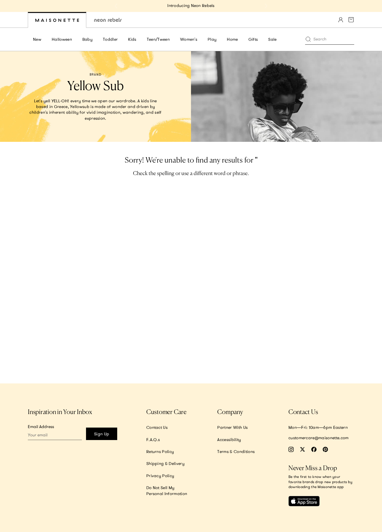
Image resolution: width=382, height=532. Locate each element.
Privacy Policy (160, 475)
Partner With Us (232, 427)
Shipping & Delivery (165, 463)
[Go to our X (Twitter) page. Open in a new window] (302, 449)
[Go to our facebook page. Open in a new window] (314, 449)
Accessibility (229, 439)
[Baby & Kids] (57, 20)
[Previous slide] (116, 6)
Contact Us (157, 427)
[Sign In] (341, 20)
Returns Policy (160, 451)
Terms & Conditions (236, 451)
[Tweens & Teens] (107, 20)
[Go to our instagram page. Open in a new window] (291, 449)
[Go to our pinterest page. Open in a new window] (325, 449)
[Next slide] (266, 6)
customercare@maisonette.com (318, 437)
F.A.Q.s (153, 439)
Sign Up (101, 433)
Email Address (41, 426)
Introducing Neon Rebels (190, 5)
